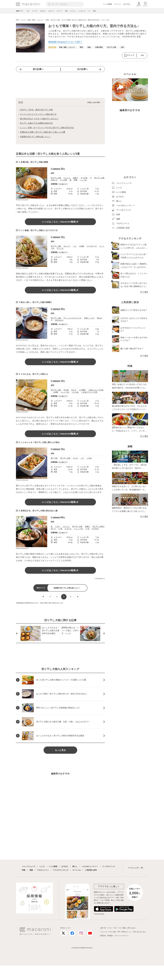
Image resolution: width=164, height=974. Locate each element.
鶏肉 (94, 11)
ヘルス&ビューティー (90, 866)
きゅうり (51, 11)
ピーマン (35, 11)
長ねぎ (99, 318)
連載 (31, 870)
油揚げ (75, 178)
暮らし (74, 866)
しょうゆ (83, 180)
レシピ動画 (107, 4)
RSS (118, 932)
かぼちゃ (43, 11)
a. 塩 (87, 529)
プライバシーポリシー (121, 935)
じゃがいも (81, 11)
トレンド (117, 4)
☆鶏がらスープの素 (95, 390)
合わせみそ (59, 320)
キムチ (75, 458)
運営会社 (103, 935)
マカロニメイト (43, 870)
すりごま (60, 248)
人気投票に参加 (91, 870)
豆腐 (66, 11)
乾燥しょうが (89, 318)
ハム (74, 246)
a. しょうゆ (78, 529)
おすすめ (126, 4)
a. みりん (68, 529)
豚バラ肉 (54, 458)
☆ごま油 (75, 392)
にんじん (73, 11)
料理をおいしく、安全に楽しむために (133, 932)
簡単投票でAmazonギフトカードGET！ (65, 42)
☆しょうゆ (65, 392)
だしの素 (63, 180)
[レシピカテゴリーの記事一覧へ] (52, 47)
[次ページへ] (77, 597)
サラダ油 (84, 178)
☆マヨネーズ (92, 246)
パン (89, 11)
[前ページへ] (43, 597)
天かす (73, 390)
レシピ (42, 866)
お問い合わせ (131, 928)
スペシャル (76, 870)
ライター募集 (121, 928)
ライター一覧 (111, 928)
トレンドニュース (28, 866)
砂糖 (75, 180)
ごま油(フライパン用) (89, 392)
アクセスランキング (60, 870)
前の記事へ (38, 69)
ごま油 (89, 458)
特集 (23, 870)
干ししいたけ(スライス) (73, 318)
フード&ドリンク (108, 866)
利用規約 (110, 935)
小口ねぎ (95, 529)
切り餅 (66, 390)
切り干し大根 (56, 178)
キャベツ (59, 11)
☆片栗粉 (82, 390)
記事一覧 (103, 928)
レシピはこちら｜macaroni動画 (59, 222)
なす (28, 11)
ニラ (82, 458)
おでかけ (64, 866)
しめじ (57, 526)
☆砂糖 (81, 246)
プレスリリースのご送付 (108, 932)
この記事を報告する (99, 578)
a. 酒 (60, 529)
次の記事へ (82, 69)
